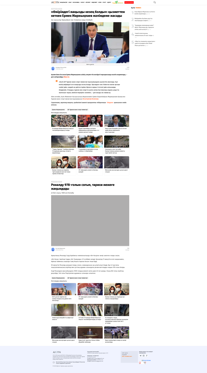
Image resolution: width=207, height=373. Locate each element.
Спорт (60, 8)
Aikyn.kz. (66, 77)
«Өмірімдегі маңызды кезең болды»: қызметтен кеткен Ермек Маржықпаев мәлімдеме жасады (88, 14)
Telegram (110, 102)
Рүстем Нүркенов (60, 248)
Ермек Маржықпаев (58, 109)
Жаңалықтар (54, 8)
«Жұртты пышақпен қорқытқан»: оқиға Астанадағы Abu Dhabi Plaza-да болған (145, 43)
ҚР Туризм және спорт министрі (78, 109)
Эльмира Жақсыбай (61, 67)
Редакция (124, 354)
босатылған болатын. (90, 99)
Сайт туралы (125, 353)
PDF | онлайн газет (127, 356)
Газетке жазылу (129, 2)
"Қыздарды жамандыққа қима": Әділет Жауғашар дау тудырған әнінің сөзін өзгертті (144, 27)
